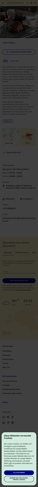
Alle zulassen (19, 472)
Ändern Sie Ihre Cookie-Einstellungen (19, 478)
